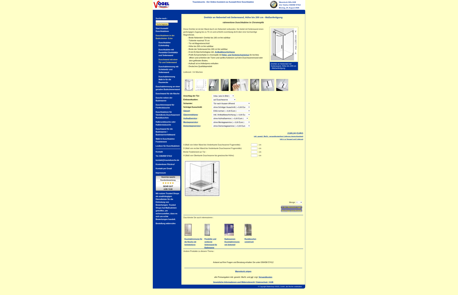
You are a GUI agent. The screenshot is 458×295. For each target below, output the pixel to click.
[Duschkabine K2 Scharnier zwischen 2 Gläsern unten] (282, 85)
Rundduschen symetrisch (250, 240)
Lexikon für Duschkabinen (168, 146)
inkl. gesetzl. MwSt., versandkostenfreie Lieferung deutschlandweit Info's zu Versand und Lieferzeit (278, 137)
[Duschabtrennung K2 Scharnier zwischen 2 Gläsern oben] (267, 85)
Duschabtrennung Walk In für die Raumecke (167, 79)
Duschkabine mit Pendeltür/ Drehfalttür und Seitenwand (168, 52)
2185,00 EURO (295, 133)
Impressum (161, 173)
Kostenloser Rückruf (165, 164)
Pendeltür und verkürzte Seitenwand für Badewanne (210, 243)
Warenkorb (283, 2)
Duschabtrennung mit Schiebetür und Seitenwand (168, 69)
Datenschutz (262, 282)
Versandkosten (265, 277)
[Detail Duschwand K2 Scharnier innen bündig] (254, 85)
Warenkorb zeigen (243, 271)
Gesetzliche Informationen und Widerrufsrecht (234, 282)
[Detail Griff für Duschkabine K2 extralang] (225, 85)
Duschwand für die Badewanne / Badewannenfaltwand (165, 132)
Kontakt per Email (164, 169)
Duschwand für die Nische (168, 94)
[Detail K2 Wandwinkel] (214, 85)
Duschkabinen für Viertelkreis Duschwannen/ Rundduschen (168, 115)
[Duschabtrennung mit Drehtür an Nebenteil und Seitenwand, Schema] (188, 85)
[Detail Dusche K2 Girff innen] (239, 85)
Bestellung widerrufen (166, 223)
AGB (294, 2)
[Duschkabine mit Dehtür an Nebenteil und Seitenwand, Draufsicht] (201, 85)
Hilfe (290, 2)
